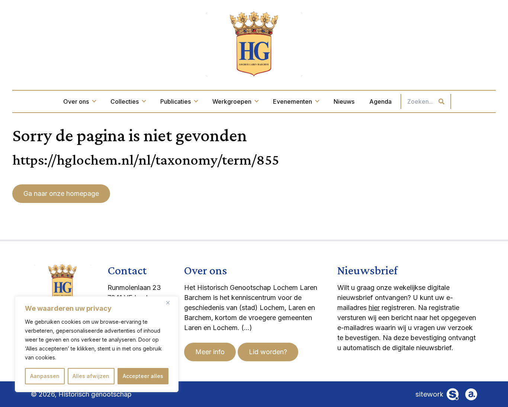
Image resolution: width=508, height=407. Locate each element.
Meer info (210, 352)
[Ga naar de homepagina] (254, 43)
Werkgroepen (231, 101)
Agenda (380, 101)
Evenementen (292, 101)
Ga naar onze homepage (61, 193)
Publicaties (175, 101)
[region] (97, 344)
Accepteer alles (143, 376)
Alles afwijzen (91, 376)
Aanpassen (45, 376)
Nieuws (344, 101)
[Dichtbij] (170, 302)
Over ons (76, 101)
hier (374, 307)
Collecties (124, 101)
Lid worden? (268, 352)
